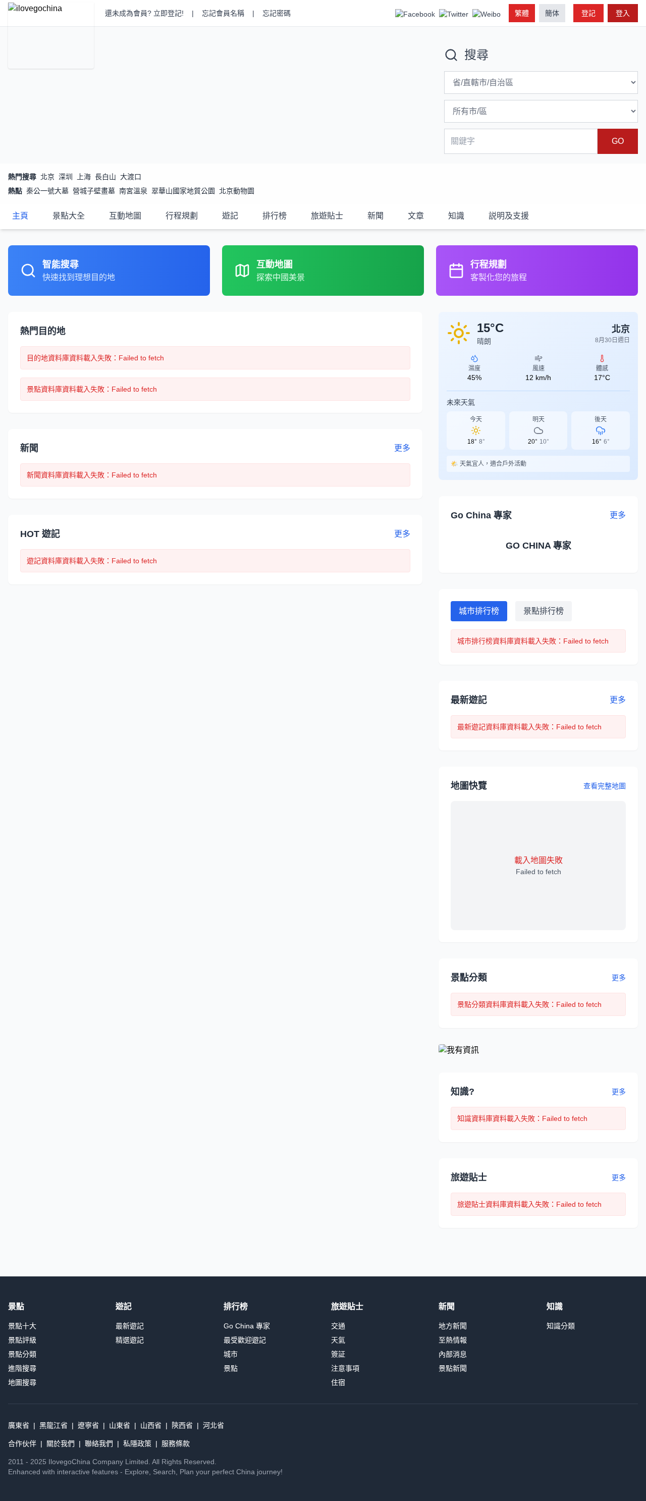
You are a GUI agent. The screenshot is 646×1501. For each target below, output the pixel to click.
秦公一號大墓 (47, 191)
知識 (456, 215)
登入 (623, 13)
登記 (588, 13)
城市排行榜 (479, 611)
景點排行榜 (543, 611)
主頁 (20, 215)
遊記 (230, 215)
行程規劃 (182, 215)
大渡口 (130, 177)
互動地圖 (125, 215)
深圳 (66, 177)
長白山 (105, 177)
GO (618, 141)
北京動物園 (236, 191)
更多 (619, 978)
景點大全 (68, 215)
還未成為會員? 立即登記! (144, 13)
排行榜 (274, 215)
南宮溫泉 (133, 191)
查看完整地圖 (604, 786)
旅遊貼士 (327, 215)
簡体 (552, 13)
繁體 (522, 13)
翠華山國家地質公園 (183, 191)
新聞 (375, 215)
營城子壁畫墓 (94, 191)
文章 (416, 215)
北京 (47, 177)
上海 (84, 177)
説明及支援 (509, 215)
